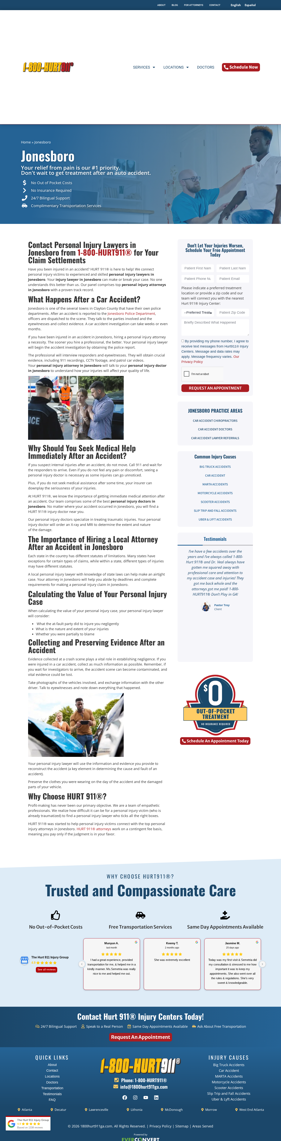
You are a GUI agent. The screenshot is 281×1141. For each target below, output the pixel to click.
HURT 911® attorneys (94, 829)
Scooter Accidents (215, 502)
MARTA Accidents (215, 484)
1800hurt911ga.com (96, 1126)
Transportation (52, 1088)
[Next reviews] (262, 964)
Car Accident (215, 475)
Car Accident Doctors (215, 429)
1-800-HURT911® (105, 252)
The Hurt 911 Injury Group (50, 957)
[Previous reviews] (82, 964)
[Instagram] (135, 1097)
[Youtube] (146, 1097)
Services (141, 67)
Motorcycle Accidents (215, 493)
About (52, 1065)
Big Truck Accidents (215, 467)
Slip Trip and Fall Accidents (215, 511)
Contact (52, 1070)
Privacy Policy (160, 1126)
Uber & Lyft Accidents (215, 519)
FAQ (52, 1100)
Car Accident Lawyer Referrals (215, 438)
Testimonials (52, 1094)
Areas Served (202, 1126)
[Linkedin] (156, 1097)
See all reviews (46, 969)
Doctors (205, 67)
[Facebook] (125, 1097)
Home (26, 142)
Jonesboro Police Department (131, 313)
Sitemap (181, 1126)
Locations (173, 67)
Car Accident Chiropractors (215, 421)
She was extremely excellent (172, 959)
